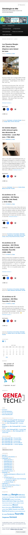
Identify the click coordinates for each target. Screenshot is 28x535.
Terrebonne (10, 514)
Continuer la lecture (7, 103)
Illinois (9, 121)
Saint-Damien (18, 290)
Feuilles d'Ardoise (6, 431)
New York (20, 507)
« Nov (6, 357)
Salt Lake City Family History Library (10, 485)
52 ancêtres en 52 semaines (13, 234)
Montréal (15, 507)
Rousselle (15, 509)
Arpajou (9, 495)
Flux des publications (7, 411)
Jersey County (5, 502)
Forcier (15, 499)
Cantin (7, 497)
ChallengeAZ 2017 (8, 464)
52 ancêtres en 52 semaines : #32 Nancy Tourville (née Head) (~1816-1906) (10, 198)
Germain (19, 499)
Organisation (5, 483)
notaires (3, 509)
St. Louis (4, 514)
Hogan (15, 501)
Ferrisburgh (6, 499)
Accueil (3, 25)
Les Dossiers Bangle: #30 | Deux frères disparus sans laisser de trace (10, 47)
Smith (22, 509)
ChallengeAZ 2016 (8, 463)
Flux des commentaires (7, 413)
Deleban (9, 333)
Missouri (4, 188)
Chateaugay (11, 497)
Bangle (5, 121)
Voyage (4, 488)
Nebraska (13, 290)
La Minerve (18, 502)
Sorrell (7, 511)
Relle (9, 188)
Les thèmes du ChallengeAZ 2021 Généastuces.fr (13, 420)
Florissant (12, 499)
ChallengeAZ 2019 (8, 467)
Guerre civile (5, 501)
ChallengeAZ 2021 (8, 469)
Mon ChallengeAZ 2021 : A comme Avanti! (14, 421)
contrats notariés (18, 497)
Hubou (18, 501)
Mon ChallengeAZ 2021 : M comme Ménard (12, 442)
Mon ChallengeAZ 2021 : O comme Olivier (12, 439)
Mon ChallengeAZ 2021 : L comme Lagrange (12, 444)
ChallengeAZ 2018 (8, 466)
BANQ (19, 495)
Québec (11, 509)
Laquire (22, 502)
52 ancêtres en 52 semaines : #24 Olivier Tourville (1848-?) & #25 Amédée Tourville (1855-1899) (11, 247)
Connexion (4, 409)
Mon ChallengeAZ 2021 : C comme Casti (16, 429)
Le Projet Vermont (16, 28)
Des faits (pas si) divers (7, 471)
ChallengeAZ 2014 (8, 460)
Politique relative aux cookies (16, 529)
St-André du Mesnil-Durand (19, 511)
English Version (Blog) (6, 34)
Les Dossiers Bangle (6, 28)
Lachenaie (10, 502)
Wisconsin (17, 121)
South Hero (11, 511)
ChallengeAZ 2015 (8, 461)
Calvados (4, 497)
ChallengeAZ (5, 458)
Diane (13, 53)
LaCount (14, 502)
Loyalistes (4, 505)
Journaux (23, 333)
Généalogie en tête (10, 8)
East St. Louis (14, 333)
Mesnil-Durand (9, 505)
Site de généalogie (6, 31)
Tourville (13, 188)
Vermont (12, 121)
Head (15, 235)
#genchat (4, 455)
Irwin (21, 235)
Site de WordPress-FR (7, 414)
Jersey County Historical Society (13, 236)
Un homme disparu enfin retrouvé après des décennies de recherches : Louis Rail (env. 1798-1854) (11, 132)
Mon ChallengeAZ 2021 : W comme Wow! (11, 438)
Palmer (7, 509)
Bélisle (23, 495)
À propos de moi (11, 25)
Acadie (4, 494)
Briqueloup (4, 426)
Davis (24, 497)
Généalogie (9, 120)
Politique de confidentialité (17, 31)
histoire (11, 501)
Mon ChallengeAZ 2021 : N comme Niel (11, 441)
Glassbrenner (11, 235)
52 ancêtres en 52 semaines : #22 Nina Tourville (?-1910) (9, 298)
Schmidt (19, 509)
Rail (7, 188)
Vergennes (5, 517)
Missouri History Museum (7, 507)
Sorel (3, 511)
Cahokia (20, 187)
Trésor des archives (6, 486)
